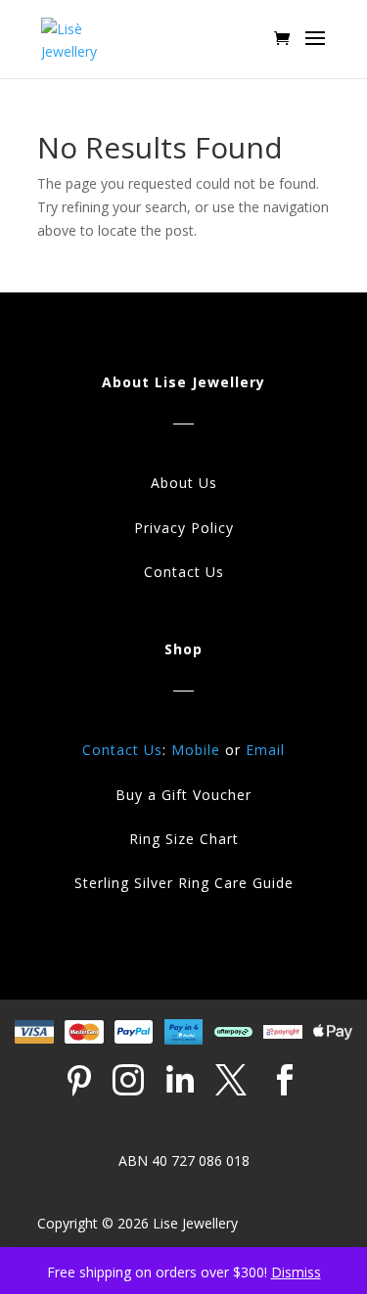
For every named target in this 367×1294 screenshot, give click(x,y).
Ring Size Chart (184, 838)
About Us (184, 482)
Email (265, 749)
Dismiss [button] (296, 1272)
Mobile (195, 749)
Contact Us (184, 571)
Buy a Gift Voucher (183, 794)
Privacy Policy (184, 527)
